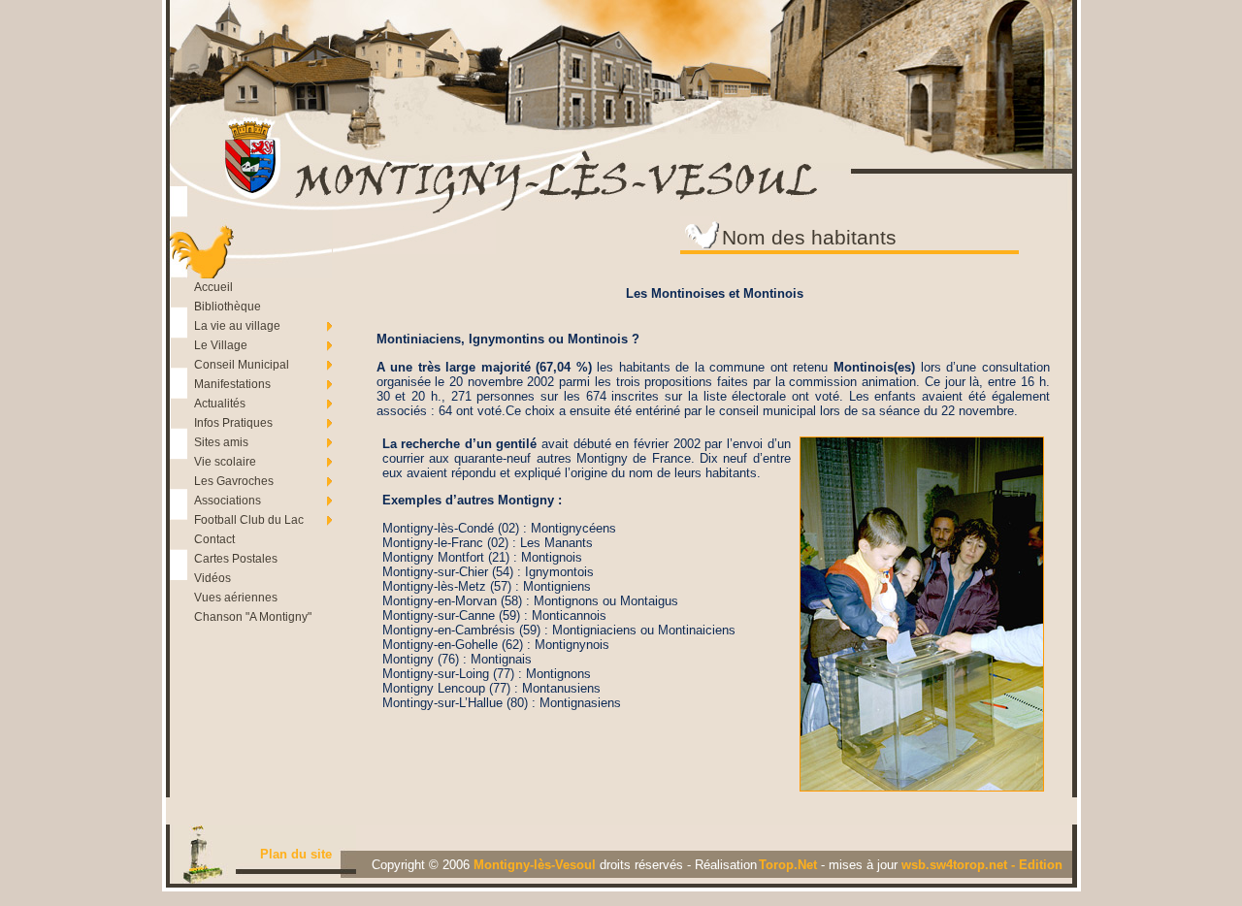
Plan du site (296, 854)
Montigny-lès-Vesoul (537, 864)
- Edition (1036, 864)
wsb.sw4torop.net (956, 864)
